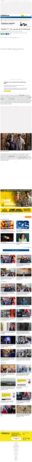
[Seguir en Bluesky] (23, 438)
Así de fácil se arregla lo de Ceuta (6, 263)
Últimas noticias (3, 362)
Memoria (23, 430)
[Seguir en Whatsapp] (24, 439)
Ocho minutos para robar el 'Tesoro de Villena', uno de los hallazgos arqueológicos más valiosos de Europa (8, 359)
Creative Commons (16, 447)
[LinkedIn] (8, 34)
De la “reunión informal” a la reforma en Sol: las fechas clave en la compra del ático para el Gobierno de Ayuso (8, 319)
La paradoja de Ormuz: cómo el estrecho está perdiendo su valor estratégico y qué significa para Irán (23, 278)
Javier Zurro (17, 307)
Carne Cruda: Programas (3, 214)
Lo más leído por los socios (5, 253)
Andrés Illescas (18, 266)
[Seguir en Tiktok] (23, 439)
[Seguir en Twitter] (24, 438)
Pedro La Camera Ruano (4, 402)
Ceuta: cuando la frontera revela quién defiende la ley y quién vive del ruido (7, 401)
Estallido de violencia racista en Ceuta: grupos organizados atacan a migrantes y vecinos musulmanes (23, 264)
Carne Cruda (3, 17)
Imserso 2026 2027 (13, 430)
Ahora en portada (3, 281)
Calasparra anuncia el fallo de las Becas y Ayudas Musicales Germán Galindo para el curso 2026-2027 (8, 374)
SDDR (20, 430)
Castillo (19, 430)
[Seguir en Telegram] (26, 438)
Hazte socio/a (22, 15)
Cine (8, 214)
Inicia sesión (26, 15)
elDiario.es (17, 295)
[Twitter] (6, 34)
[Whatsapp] (1, 34)
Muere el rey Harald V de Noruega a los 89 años (8, 415)
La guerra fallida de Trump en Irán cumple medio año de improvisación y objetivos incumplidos (8, 332)
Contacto (16, 455)
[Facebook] (3, 34)
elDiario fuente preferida (26, 430)
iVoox (6, 48)
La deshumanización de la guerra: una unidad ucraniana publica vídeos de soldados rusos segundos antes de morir (23, 332)
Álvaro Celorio (18, 403)
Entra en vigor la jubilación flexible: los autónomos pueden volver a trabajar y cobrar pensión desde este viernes (23, 374)
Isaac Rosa (2, 264)
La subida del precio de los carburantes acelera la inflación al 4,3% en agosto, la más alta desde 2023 (23, 319)
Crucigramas (10, 430)
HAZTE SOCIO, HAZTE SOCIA (16, 439)
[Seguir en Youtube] (28, 438)
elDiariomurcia (2, 376)
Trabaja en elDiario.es (16, 445)
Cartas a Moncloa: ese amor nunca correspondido (22, 387)
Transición (11, 214)
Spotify (9, 48)
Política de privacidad (16, 450)
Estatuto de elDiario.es (16, 446)
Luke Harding (18, 334)
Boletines (16, 457)
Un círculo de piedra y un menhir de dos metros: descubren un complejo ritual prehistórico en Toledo (23, 415)
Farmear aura (17, 430)
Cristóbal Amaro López (19, 388)
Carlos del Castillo (18, 347)
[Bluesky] (5, 34)
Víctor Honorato (3, 334)
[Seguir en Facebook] (25, 438)
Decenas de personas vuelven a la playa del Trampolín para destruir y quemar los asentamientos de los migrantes (8, 278)
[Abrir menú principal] (31, 15)
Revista (16, 456)
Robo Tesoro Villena (7, 430)
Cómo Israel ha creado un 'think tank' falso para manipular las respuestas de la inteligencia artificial (8, 345)
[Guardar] (10, 34)
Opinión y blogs (8, 17)
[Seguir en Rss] (25, 439)
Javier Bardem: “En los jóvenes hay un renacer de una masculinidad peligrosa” (23, 306)
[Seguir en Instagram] (27, 438)
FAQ (16, 451)
